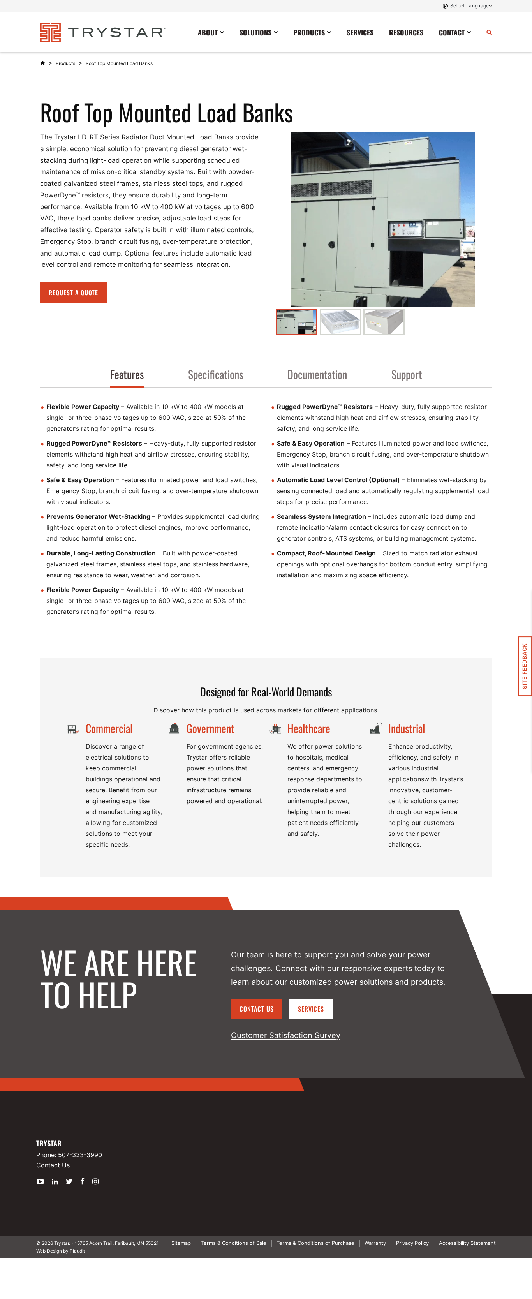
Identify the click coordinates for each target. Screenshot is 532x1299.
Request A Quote (73, 292)
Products (65, 63)
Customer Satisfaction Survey (285, 1035)
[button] (296, 322)
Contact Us (257, 1008)
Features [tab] (127, 374)
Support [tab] (406, 374)
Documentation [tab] (317, 374)
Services (311, 1008)
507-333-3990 (80, 1155)
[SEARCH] (489, 32)
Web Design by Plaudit (60, 1251)
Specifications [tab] (215, 374)
